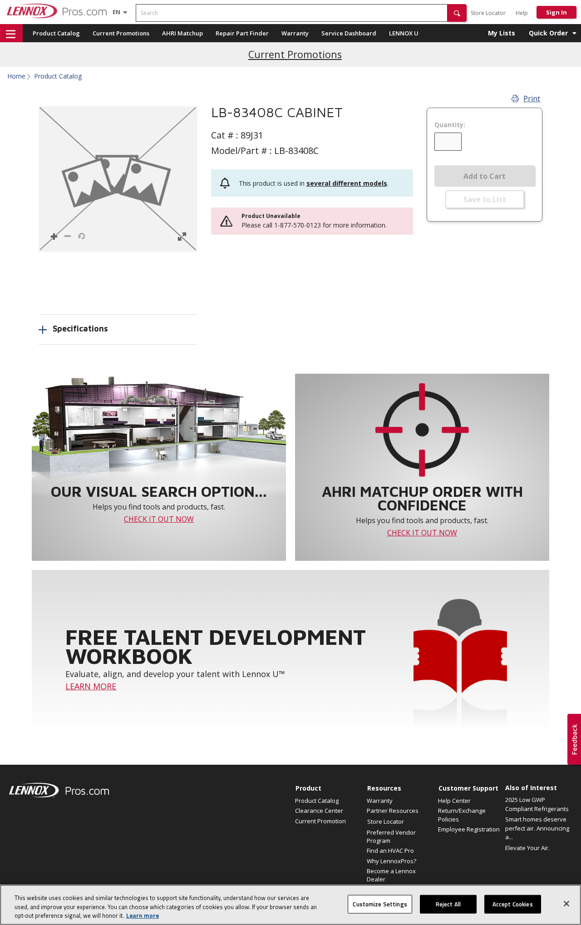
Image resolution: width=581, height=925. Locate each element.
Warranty (295, 33)
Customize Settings (380, 903)
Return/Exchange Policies (462, 814)
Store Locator (488, 13)
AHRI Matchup (182, 33)
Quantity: (449, 125)
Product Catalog (56, 33)
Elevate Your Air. (527, 848)
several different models (346, 183)
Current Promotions (121, 33)
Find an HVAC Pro (390, 850)
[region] (290, 905)
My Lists (501, 33)
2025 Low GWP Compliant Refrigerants (537, 804)
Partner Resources (393, 810)
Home (16, 76)
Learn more (142, 915)
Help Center (454, 800)
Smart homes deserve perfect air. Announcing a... (537, 828)
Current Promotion (320, 821)
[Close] (566, 904)
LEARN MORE (90, 686)
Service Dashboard (348, 33)
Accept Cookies (512, 903)
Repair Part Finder (242, 33)
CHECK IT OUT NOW (159, 519)
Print (531, 99)
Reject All (448, 903)
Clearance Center (319, 810)
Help (522, 13)
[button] (457, 13)
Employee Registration (469, 829)
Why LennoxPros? (391, 861)
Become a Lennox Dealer (391, 875)
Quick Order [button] (548, 33)
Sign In (556, 12)
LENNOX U (404, 33)
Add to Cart (484, 176)
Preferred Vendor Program (391, 836)
